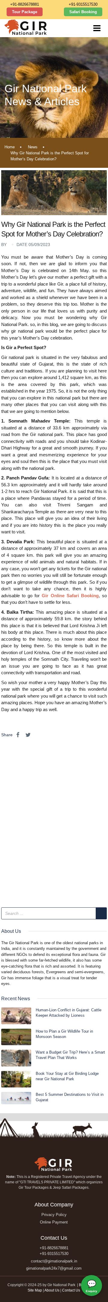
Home (9, 147)
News (33, 147)
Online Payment (54, 1222)
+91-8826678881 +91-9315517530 (54, 1251)
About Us (51, 1290)
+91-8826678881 (24, 4)
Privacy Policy (54, 1214)
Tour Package (24, 12)
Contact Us (71, 1290)
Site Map (35, 1290)
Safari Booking (83, 12)
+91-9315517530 (83, 4)
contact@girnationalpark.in (54, 1261)
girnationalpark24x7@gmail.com (54, 1268)
